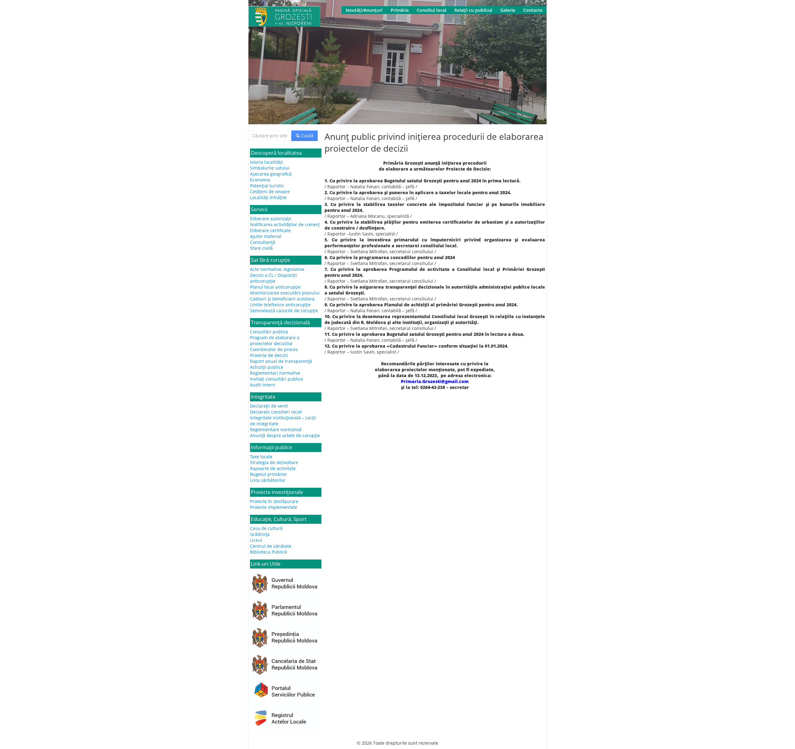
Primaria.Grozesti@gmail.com (435, 381)
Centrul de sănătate (270, 546)
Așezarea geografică (271, 174)
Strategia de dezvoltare (274, 462)
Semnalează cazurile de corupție (284, 310)
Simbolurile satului (269, 168)
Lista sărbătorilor (267, 480)
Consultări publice (269, 332)
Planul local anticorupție (275, 287)
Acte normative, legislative (277, 269)
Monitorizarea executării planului (285, 293)
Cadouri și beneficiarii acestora (282, 299)
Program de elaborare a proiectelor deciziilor (274, 340)
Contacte (533, 10)
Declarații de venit (269, 406)
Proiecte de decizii (269, 355)
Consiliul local (431, 10)
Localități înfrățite (268, 197)
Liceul (256, 540)
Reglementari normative (275, 373)
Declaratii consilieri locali (276, 412)
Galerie (507, 10)
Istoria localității (266, 162)
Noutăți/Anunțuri (364, 10)
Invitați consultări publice (276, 379)
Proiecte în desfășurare (274, 501)
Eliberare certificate (270, 230)
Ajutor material (265, 236)
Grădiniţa (260, 534)
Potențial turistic (267, 186)
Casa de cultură (266, 528)
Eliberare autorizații (270, 219)
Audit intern (262, 385)
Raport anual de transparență (281, 361)
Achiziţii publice (266, 367)
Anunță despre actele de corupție (285, 435)
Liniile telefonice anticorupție (280, 305)
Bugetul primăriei (268, 474)
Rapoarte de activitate (273, 468)
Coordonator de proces (274, 349)
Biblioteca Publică (268, 552)
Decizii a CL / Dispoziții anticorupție (273, 278)
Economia (260, 180)
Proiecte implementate (273, 507)
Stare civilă (261, 248)
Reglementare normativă (276, 429)
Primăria (400, 10)
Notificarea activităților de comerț (285, 224)
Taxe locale (261, 456)
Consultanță (262, 242)
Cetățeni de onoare (270, 191)
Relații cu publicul (473, 10)
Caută (306, 136)
